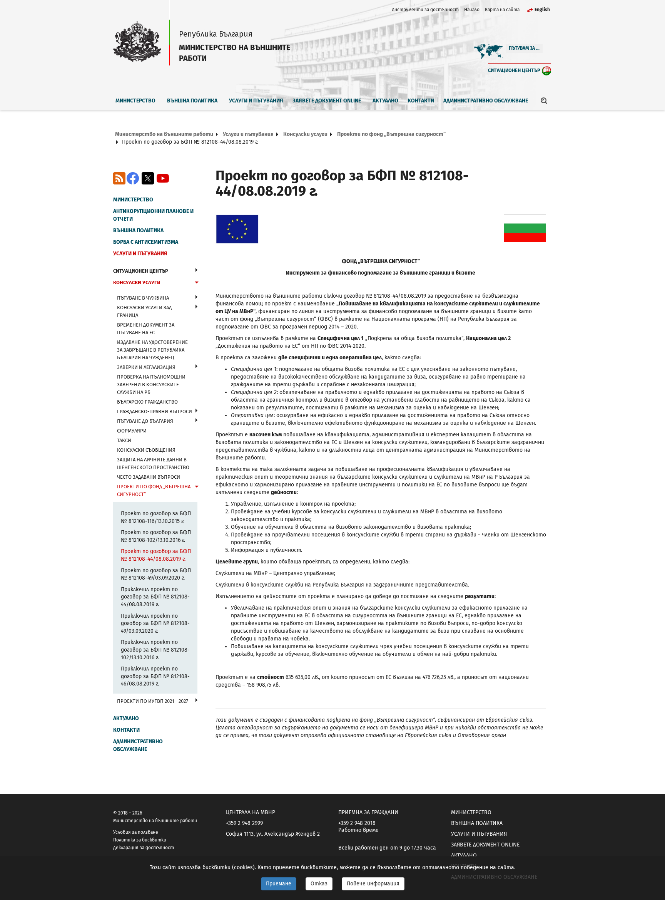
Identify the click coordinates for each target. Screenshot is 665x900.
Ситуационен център (514, 70)
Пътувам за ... (524, 48)
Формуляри (132, 431)
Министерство (135, 100)
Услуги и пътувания (256, 100)
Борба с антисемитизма (145, 242)
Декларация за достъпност (143, 847)
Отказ (319, 883)
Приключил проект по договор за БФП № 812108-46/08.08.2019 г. (155, 676)
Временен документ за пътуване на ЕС (145, 328)
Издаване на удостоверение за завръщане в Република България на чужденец (152, 349)
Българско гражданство (147, 402)
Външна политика (192, 100)
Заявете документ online (326, 100)
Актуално (385, 100)
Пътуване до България (145, 421)
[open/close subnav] (196, 270)
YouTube (163, 178)
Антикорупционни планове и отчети (153, 215)
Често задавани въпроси (148, 477)
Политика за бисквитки (139, 840)
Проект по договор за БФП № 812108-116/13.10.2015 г (156, 517)
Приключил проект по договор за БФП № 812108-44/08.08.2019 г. (155, 597)
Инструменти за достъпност (425, 9)
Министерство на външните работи (164, 134)
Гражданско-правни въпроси (154, 411)
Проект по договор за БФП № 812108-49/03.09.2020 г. (156, 574)
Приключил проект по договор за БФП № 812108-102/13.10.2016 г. (155, 649)
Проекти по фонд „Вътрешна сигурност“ (391, 134)
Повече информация (373, 883)
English (542, 9)
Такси (124, 440)
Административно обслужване (485, 100)
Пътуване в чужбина (143, 298)
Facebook (133, 178)
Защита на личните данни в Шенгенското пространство (153, 463)
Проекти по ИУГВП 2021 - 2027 (152, 701)
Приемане (278, 883)
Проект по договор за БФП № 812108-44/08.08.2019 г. (156, 555)
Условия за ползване (135, 832)
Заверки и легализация (146, 367)
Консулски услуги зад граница (144, 311)
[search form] (544, 100)
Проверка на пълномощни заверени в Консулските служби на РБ (151, 384)
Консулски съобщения (146, 450)
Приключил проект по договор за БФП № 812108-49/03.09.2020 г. (155, 623)
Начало (472, 9)
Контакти (421, 100)
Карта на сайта (502, 9)
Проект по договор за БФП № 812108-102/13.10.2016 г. (156, 536)
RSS (119, 178)
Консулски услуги (305, 134)
